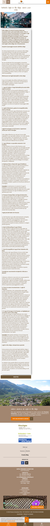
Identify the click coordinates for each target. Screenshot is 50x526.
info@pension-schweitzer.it (26, 477)
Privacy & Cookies (28, 514)
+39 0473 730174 (26, 474)
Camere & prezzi (25, 489)
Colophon (19, 514)
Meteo (25, 494)
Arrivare (41, 525)
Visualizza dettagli (11, 520)
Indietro (15, 377)
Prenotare (8, 525)
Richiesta (25, 491)
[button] (48, 2)
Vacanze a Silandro (25, 451)
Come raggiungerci (25, 492)
